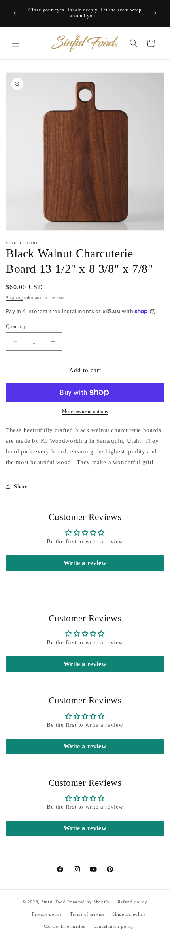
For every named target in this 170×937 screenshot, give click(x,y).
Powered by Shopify (88, 901)
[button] (16, 43)
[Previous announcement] (14, 13)
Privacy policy (47, 914)
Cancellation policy (114, 926)
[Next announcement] (155, 13)
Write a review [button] (85, 563)
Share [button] (21, 486)
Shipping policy (129, 914)
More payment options (85, 411)
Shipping (14, 297)
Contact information (65, 926)
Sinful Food (53, 901)
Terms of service (87, 914)
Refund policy (132, 901)
